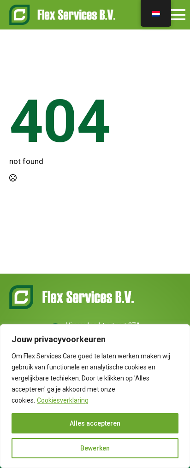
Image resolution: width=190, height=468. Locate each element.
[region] (95, 396)
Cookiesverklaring (63, 400)
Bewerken (95, 448)
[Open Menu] (178, 14)
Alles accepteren (95, 423)
